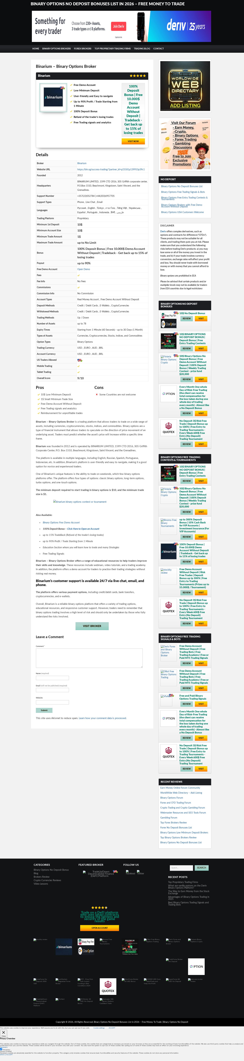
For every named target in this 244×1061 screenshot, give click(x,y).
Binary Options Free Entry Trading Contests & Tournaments (184, 199)
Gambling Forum (168, 818)
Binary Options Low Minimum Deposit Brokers (184, 833)
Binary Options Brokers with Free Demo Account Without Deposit (181, 206)
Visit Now (133, 141)
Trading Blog (142, 49)
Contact (158, 49)
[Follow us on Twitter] (141, 874)
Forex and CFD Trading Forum (175, 803)
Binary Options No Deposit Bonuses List (182, 186)
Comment (40, 646)
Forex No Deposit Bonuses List (176, 828)
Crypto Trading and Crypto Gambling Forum (182, 808)
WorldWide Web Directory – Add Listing (181, 793)
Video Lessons (41, 884)
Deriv (163, 231)
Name (42, 673)
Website (39, 698)
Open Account (100, 928)
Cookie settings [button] (99, 1028)
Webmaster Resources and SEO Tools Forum (183, 813)
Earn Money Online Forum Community (180, 788)
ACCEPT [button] (112, 1028)
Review (187, 319)
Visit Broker (92, 626)
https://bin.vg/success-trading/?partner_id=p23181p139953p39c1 (111, 169)
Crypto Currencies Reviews (47, 880)
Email (51, 686)
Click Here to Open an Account (83, 529)
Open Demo (83, 269)
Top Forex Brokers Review (173, 823)
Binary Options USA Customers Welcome (182, 212)
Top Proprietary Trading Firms (113, 49)
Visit (201, 319)
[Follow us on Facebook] (130, 874)
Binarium (81, 163)
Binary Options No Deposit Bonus (51, 870)
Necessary (6, 1050)
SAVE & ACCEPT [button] (6, 1055)
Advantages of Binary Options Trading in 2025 (188, 898)
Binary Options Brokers (56, 49)
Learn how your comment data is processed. (103, 718)
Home (35, 49)
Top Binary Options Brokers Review (178, 838)
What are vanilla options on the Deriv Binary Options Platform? (187, 887)
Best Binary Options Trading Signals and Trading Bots (188, 904)
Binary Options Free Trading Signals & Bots (183, 192)
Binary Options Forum (171, 798)
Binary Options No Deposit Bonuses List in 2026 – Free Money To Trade (108, 4)
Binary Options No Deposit (175, 1022)
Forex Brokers (82, 49)
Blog (36, 873)
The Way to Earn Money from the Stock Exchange (188, 892)
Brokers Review (41, 877)
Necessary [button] (3, 1047)
